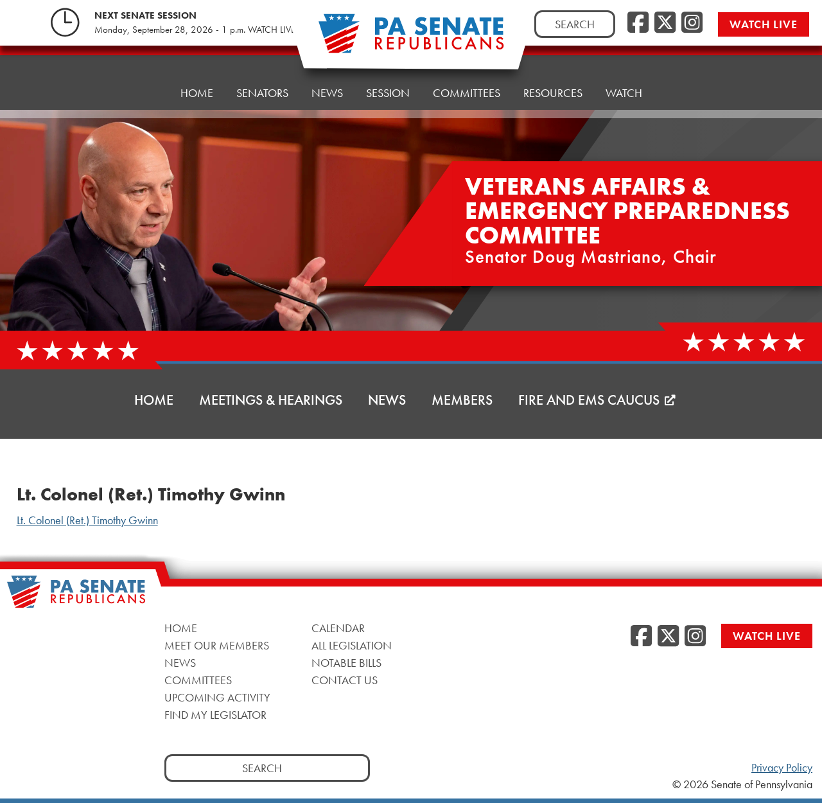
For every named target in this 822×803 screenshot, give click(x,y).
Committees (466, 92)
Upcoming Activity (217, 696)
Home (196, 92)
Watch (624, 92)
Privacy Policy (781, 768)
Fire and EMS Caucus (589, 400)
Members (462, 400)
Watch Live (764, 24)
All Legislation (351, 644)
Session (388, 92)
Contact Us (344, 679)
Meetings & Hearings (270, 400)
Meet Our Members (216, 644)
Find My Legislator (215, 714)
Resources (552, 92)
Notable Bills (346, 662)
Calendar (338, 627)
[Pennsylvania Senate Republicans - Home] (411, 40)
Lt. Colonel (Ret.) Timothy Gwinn (87, 520)
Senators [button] (262, 92)
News (327, 92)
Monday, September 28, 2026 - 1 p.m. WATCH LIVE (194, 29)
